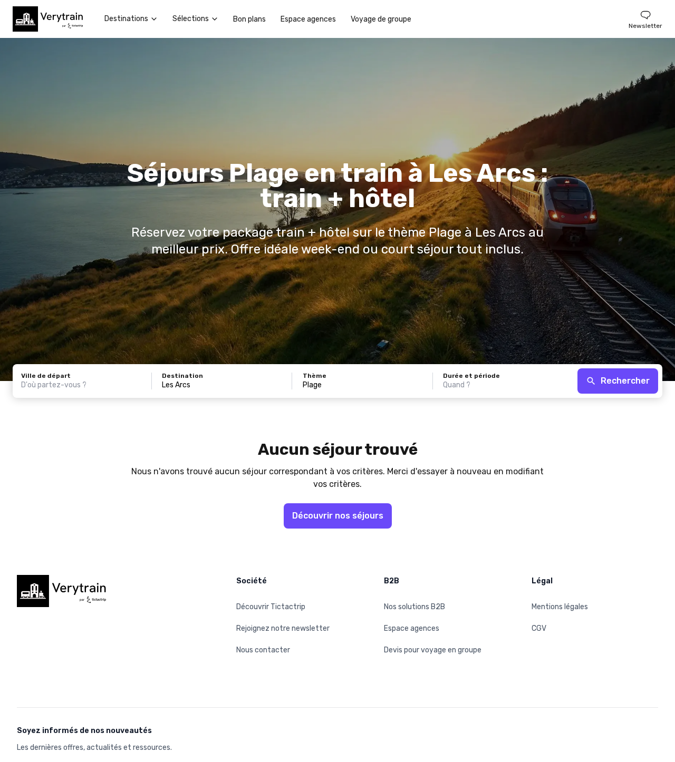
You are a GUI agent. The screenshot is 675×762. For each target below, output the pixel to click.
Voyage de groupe (381, 19)
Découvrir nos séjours (337, 516)
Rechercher (625, 381)
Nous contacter (263, 650)
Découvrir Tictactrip (270, 606)
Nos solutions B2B (414, 606)
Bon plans (249, 19)
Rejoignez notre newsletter (283, 628)
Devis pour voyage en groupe (432, 650)
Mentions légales (560, 606)
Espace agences (308, 19)
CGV (539, 628)
